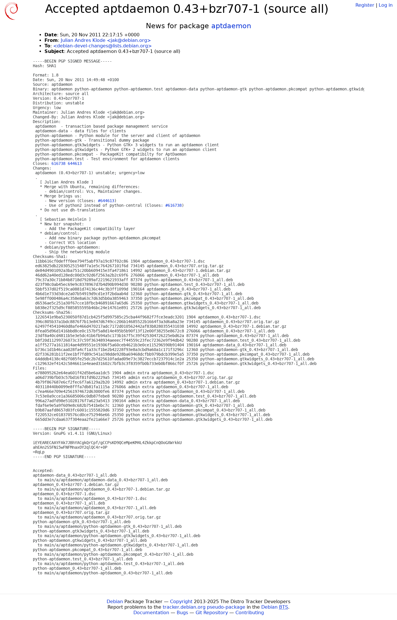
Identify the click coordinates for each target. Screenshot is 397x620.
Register (364, 5)
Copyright (181, 601)
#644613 (106, 200)
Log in (386, 5)
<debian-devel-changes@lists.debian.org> (102, 46)
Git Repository (212, 612)
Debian (115, 601)
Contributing (249, 612)
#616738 (173, 205)
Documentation (151, 612)
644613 (75, 163)
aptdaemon (231, 26)
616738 (58, 163)
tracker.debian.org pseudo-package (204, 607)
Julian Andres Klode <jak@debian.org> (106, 40)
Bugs (182, 612)
